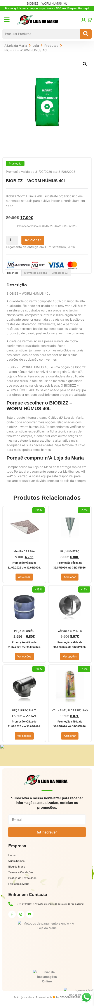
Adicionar (33, 240)
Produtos (51, 45)
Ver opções (24, 656)
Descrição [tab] (13, 272)
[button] (85, 64)
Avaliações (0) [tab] (60, 272)
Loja (36, 45)
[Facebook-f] (12, 914)
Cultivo (80, 445)
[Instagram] (21, 914)
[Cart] (89, 19)
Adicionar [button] (24, 577)
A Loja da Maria (15, 45)
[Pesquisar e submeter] (86, 34)
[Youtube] (29, 914)
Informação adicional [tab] (35, 272)
